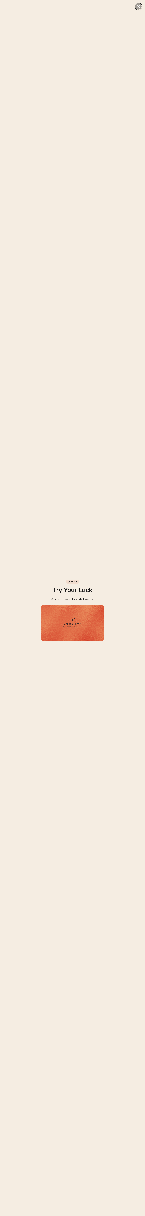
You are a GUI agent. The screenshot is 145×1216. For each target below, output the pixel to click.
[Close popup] (138, 6)
